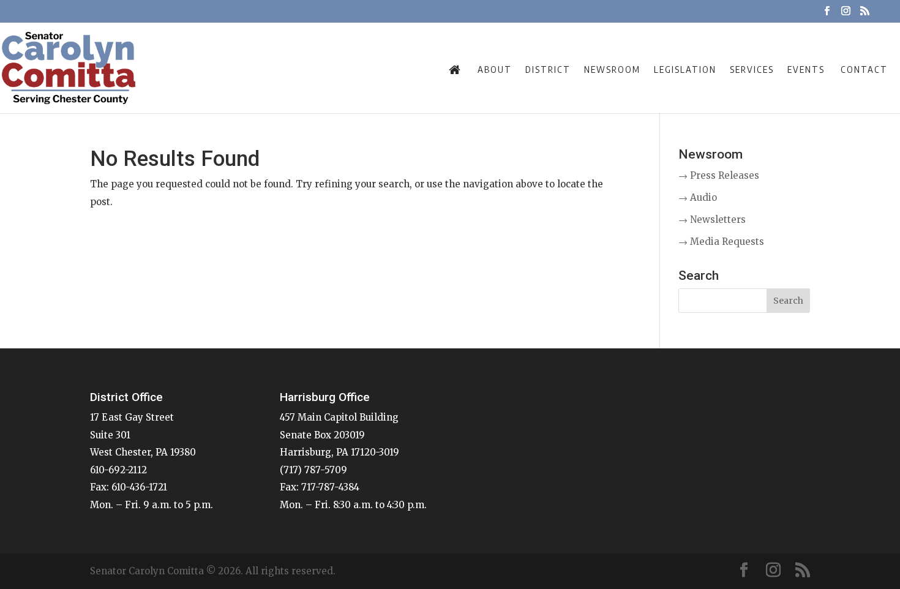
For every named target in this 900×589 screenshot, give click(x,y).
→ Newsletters (712, 219)
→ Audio (697, 197)
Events (806, 69)
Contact (864, 69)
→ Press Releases (718, 175)
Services (752, 69)
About (495, 69)
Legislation (685, 69)
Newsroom (612, 69)
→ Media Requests (721, 241)
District (548, 69)
